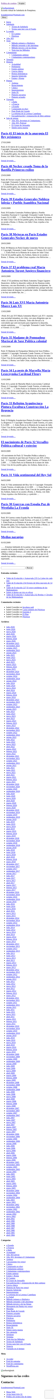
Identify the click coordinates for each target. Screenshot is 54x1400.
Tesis (8, 41)
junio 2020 (10, 796)
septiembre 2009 (13, 1061)
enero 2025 (11, 669)
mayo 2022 (11, 744)
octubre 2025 (11, 648)
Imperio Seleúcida (19, 76)
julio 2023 (10, 711)
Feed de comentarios (14, 1364)
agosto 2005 (11, 1172)
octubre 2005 (11, 1167)
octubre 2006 (11, 1139)
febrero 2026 (11, 639)
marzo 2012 (11, 991)
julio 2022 (10, 740)
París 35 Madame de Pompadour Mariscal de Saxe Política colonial (24, 339)
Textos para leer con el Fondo (24, 29)
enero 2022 (11, 754)
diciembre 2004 (12, 1190)
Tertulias (9, 59)
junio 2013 (10, 956)
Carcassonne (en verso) (16, 1262)
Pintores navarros (19, 95)
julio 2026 (10, 627)
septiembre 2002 (13, 1212)
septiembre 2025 (13, 650)
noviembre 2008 (13, 1085)
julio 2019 (10, 822)
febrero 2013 (11, 965)
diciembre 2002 (12, 1205)
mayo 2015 (11, 913)
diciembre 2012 (12, 970)
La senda (10, 31)
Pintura (9, 81)
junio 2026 (10, 629)
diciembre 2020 (12, 784)
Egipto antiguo (18, 69)
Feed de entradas (13, 1361)
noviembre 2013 (13, 946)
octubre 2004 (11, 1195)
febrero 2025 (11, 667)
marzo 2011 (11, 1019)
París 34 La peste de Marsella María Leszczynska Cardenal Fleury (25, 372)
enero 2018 (11, 862)
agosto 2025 (11, 653)
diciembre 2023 (12, 700)
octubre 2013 (11, 949)
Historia (9, 62)
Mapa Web (10, 1392)
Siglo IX (15, 92)
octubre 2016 (11, 897)
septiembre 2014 (13, 925)
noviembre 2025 (13, 646)
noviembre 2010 (13, 1028)
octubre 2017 (11, 869)
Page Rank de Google (21, 111)
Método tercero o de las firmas (24, 48)
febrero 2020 (11, 805)
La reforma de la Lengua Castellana (26, 113)
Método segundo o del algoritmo (25, 45)
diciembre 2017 (12, 864)
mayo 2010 (11, 1042)
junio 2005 (10, 1176)
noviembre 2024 (13, 674)
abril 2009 (10, 1073)
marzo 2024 (11, 693)
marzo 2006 (11, 1155)
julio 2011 (10, 1010)
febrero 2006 (11, 1158)
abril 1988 (10, 1226)
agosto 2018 (11, 848)
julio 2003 (10, 1200)
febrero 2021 (11, 779)
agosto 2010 (11, 1035)
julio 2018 (10, 850)
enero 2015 (11, 916)
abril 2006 (10, 1153)
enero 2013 (11, 967)
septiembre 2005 (13, 1169)
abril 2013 (10, 960)
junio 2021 (10, 770)
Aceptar (22, 3)
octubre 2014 (11, 923)
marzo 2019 (11, 831)
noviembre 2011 (13, 1000)
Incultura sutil (28, 607)
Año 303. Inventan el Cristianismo (20, 1257)
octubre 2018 (11, 843)
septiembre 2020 (13, 791)
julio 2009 (10, 1066)
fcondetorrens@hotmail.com (13, 15)
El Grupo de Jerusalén (21, 125)
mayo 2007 (11, 1122)
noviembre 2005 (13, 1165)
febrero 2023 (11, 723)
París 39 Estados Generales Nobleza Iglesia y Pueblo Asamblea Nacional (25, 200)
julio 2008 (10, 1092)
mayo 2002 (11, 1216)
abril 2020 (10, 801)
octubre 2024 (11, 676)
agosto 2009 (11, 1064)
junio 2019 (10, 824)
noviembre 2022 (13, 730)
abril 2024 (10, 690)
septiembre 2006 (13, 1141)
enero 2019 (11, 836)
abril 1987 (10, 1228)
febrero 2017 (11, 887)
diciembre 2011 (12, 998)
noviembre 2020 (13, 787)
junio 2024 (10, 686)
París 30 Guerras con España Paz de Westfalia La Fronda (25, 505)
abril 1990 (10, 1221)
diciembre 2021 (12, 756)
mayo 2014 (11, 932)
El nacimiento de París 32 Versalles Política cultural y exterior (24, 443)
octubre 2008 (11, 1087)
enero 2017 (11, 890)
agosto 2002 (11, 1214)
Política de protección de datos (18, 1397)
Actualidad (16, 64)
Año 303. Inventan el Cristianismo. (26, 121)
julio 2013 (10, 953)
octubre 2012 (11, 974)
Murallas (10, 1309)
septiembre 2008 (13, 1089)
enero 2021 (11, 782)
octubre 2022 (11, 733)
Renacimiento (17, 85)
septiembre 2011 (13, 1005)
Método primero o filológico (23, 43)
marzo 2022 (11, 749)
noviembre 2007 (13, 1111)
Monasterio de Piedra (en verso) (19, 1306)
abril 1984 (10, 1235)
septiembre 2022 (13, 735)
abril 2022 (10, 747)
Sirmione (10, 1334)
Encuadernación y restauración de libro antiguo (31, 116)
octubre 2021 (11, 761)
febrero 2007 (11, 1129)
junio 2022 (10, 742)
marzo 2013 (11, 963)
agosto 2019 (11, 819)
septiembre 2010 (13, 1033)
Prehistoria (16, 66)
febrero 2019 (11, 833)
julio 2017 (10, 876)
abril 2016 (10, 911)
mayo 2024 (11, 688)
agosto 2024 (11, 681)
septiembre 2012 (13, 977)
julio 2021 (10, 768)
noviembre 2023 (13, 702)
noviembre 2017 (13, 866)
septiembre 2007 (13, 1115)
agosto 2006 (11, 1143)
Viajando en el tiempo (15, 1349)
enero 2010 (11, 1052)
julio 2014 (10, 927)
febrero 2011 (11, 1021)
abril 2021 (10, 775)
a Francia (15, 104)
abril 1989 (10, 1223)
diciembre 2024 (12, 671)
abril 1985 (10, 1233)
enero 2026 (11, 641)
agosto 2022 (11, 737)
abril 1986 (10, 1230)
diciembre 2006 (12, 1134)
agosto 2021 (11, 765)
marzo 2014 (11, 937)
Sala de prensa (12, 118)
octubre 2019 (11, 815)
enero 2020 (11, 808)
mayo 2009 (11, 1071)
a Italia (14, 102)
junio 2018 (10, 852)
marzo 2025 (11, 664)
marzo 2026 (11, 636)
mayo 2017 (11, 880)
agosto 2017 (11, 873)
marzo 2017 (11, 885)
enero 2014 (11, 942)
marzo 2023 (11, 721)
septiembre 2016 (13, 899)
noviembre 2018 (13, 841)
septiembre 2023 (13, 707)
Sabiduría (10, 24)
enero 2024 (11, 697)
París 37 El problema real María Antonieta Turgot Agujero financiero (25, 268)
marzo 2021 (11, 777)
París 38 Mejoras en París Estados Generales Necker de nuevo (24, 236)
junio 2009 (10, 1068)
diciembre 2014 (12, 918)
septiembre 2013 (13, 951)
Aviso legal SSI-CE (14, 1394)
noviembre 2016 (13, 895)
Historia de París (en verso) (17, 1287)
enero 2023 (11, 725)
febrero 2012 (11, 993)
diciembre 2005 (12, 1162)
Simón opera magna (20, 128)
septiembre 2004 (13, 1197)
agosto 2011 (11, 1007)
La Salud (10, 1297)
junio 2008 (10, 1094)
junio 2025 (10, 657)
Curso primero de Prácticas (34, 609)
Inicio (8, 22)
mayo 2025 (11, 660)
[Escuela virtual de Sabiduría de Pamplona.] (7, 8)
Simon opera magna (14, 1330)
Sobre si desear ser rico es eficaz (19, 592)
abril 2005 (10, 1181)
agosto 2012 (11, 979)
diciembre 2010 (12, 1026)
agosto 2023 (11, 709)
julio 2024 (10, 683)
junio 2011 (10, 1012)
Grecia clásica (17, 71)
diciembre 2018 (12, 838)
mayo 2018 (11, 855)
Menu (4, 17)
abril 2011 (10, 1017)
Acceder (9, 1359)
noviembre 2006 (13, 1136)
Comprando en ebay (20, 109)
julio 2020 (10, 794)
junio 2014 (10, 930)
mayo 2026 (11, 632)
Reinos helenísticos (19, 74)
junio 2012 (10, 984)
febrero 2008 (11, 1104)
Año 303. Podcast (19, 123)
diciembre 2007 (12, 1108)
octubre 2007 (11, 1113)
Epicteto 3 (27, 612)
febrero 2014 (11, 939)
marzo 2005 (11, 1183)
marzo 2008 (11, 1101)
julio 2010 (10, 1038)
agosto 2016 (11, 902)
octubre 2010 (11, 1031)
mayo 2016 (11, 909)
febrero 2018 (11, 859)
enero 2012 (11, 996)
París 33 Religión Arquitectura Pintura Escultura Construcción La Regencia (24, 407)
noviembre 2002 (13, 1207)
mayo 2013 (11, 958)
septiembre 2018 (13, 845)
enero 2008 (11, 1106)
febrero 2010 (11, 1050)
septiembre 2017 (13, 871)
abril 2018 (10, 857)
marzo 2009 (11, 1075)
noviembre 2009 (13, 1057)
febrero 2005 (11, 1186)
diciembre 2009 (12, 1054)
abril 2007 (10, 1125)
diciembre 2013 (12, 944)
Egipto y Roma (18, 78)
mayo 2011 (10, 1014)
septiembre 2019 (13, 817)
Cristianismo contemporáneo (23, 57)
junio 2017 (10, 878)
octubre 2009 (11, 1059)
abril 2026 (10, 634)
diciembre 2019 (12, 810)
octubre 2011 (11, 1003)
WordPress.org (12, 1366)
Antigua (15, 83)
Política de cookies (9, 3)
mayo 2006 (11, 1151)
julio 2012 (10, 981)
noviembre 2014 (13, 920)
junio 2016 (10, 906)
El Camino (16, 34)
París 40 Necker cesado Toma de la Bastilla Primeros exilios (24, 168)
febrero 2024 (11, 695)
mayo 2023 (11, 716)
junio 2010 (10, 1040)
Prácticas (15, 36)
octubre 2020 (11, 789)
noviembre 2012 (13, 972)
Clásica (15, 88)
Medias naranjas (12, 537)
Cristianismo (11, 52)
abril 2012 (10, 988)
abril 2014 (10, 934)
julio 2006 (10, 1146)
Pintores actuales (18, 97)
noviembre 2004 (13, 1193)
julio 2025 (10, 655)
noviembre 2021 (13, 758)
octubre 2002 (11, 1209)
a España (15, 106)
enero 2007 (11, 1132)
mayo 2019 (11, 826)
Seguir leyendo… (8, 161)
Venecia (9, 1346)
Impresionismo (18, 90)
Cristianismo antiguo (20, 55)
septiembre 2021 (13, 763)
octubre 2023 (11, 704)
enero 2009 (11, 1080)
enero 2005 (11, 1188)
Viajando (10, 99)
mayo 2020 (11, 798)
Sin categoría (11, 1332)
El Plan (26, 614)
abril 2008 (10, 1099)
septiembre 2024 (13, 678)
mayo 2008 (11, 1096)
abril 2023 (10, 718)
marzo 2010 (11, 1047)
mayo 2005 (11, 1179)
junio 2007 (10, 1120)
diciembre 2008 (12, 1082)
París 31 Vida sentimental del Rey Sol (26, 475)
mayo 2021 (11, 772)
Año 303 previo (12, 1255)
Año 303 (10, 38)
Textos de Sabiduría (20, 27)
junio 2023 (10, 714)
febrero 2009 (11, 1078)
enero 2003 (11, 1202)
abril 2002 (10, 1219)
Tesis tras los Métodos (21, 50)
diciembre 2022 (12, 728)
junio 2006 (10, 1148)
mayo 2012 (11, 986)
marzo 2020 (11, 803)
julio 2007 (10, 1118)
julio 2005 (10, 1174)
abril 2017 (10, 883)
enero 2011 (10, 1024)
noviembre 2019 (13, 812)
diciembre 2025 (12, 643)
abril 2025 (10, 662)
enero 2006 (11, 1160)
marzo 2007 (11, 1127)
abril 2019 (10, 829)
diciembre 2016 (12, 892)
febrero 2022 (11, 751)
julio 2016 (10, 904)
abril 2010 (10, 1045)
